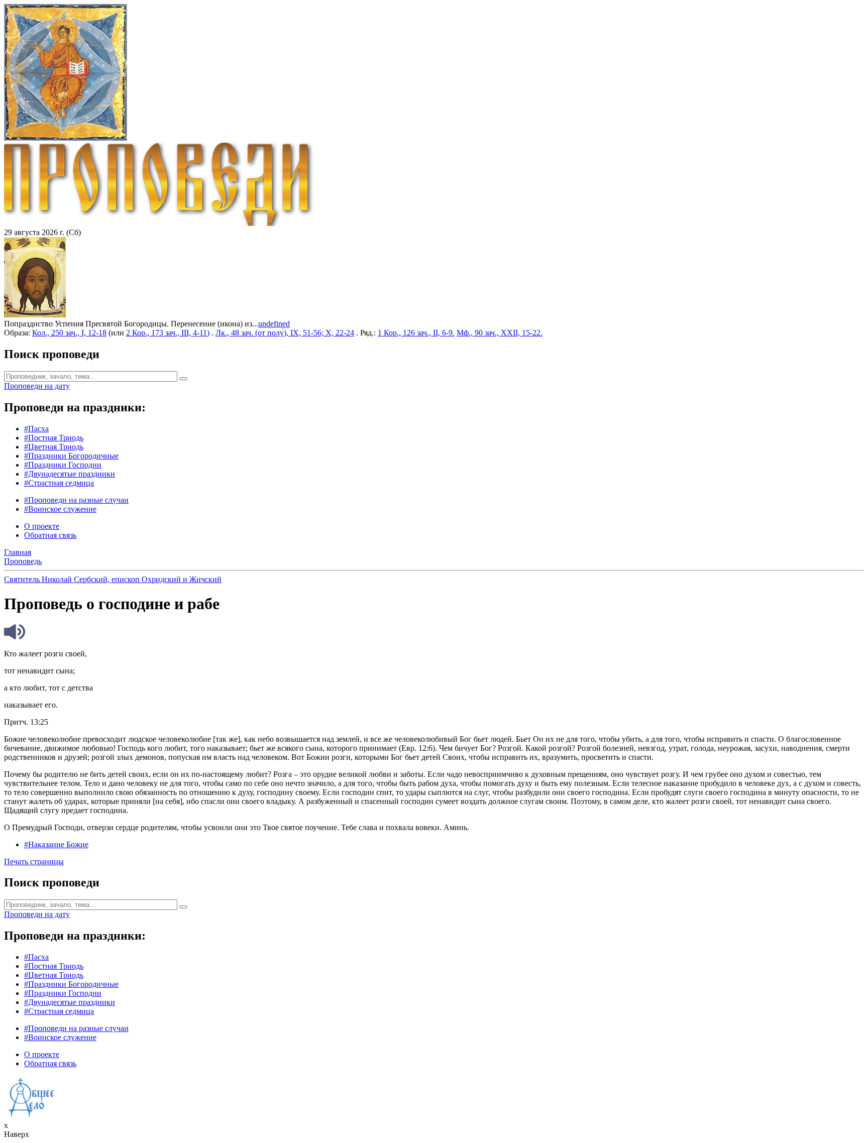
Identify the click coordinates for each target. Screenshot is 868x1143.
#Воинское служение (60, 509)
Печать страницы (34, 861)
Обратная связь (50, 535)
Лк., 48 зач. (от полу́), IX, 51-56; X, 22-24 (284, 332)
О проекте (41, 526)
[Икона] (35, 314)
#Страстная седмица (59, 483)
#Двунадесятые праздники (69, 474)
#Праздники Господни (62, 465)
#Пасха (36, 428)
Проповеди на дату (37, 386)
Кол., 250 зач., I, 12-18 (69, 332)
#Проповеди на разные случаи (76, 500)
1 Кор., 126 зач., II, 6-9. (416, 332)
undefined (274, 323)
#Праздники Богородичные (71, 455)
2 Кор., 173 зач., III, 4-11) (167, 332)
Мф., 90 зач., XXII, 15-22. (499, 332)
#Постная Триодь (53, 437)
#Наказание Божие (56, 844)
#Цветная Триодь (53, 446)
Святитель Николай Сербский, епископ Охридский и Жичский (113, 579)
